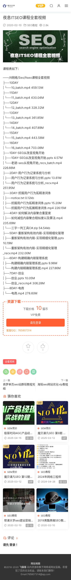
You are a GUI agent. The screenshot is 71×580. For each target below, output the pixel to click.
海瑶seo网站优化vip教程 (52, 384)
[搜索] (51, 5)
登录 (12, 545)
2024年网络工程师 (49, 476)
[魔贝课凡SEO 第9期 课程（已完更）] (52, 413)
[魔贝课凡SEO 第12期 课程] (19, 456)
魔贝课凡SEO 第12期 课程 (17, 477)
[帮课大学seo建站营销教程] (19, 500)
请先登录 (35, 322)
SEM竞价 (12, 428)
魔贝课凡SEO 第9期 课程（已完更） (52, 433)
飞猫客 (9, 6)
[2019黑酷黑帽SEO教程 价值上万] (52, 500)
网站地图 (35, 563)
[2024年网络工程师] (52, 456)
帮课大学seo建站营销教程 (17, 520)
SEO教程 (32, 25)
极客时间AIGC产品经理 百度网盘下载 (18, 433)
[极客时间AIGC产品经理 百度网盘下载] (19, 413)
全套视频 (9, 361)
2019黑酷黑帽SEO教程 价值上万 (52, 520)
